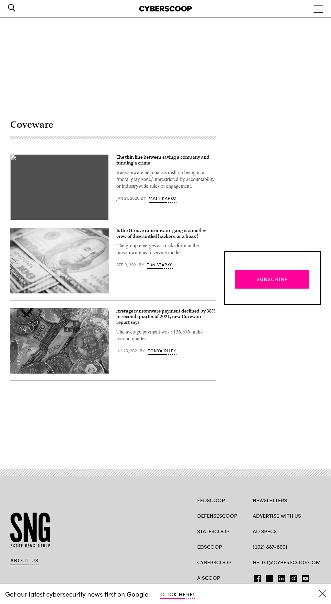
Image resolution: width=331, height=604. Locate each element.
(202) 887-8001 (270, 546)
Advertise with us (277, 515)
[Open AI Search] (21, 8)
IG (291, 577)
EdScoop (209, 546)
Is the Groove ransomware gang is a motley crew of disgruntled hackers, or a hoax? (161, 233)
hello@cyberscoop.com (287, 562)
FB (256, 577)
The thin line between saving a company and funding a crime (162, 160)
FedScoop (211, 500)
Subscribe (272, 279)
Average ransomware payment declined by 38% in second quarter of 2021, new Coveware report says (166, 316)
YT (304, 577)
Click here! (177, 594)
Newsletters (270, 500)
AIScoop (208, 577)
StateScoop (213, 531)
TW (268, 577)
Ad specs (265, 531)
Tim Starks (160, 265)
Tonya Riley (162, 351)
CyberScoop (214, 562)
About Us (24, 560)
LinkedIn (281, 577)
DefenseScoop (217, 515)
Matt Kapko (163, 198)
